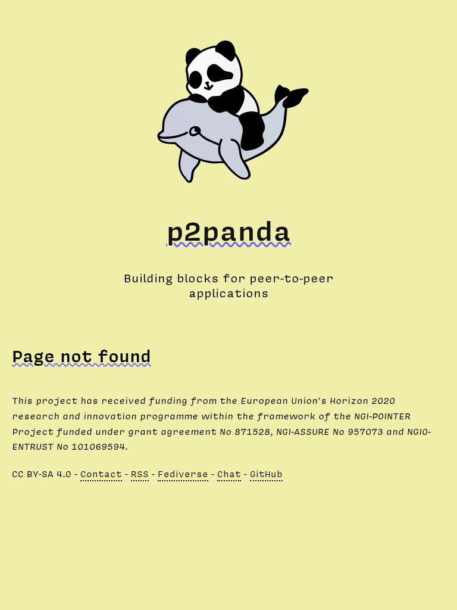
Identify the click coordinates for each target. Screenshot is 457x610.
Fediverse (183, 473)
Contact (101, 473)
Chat (229, 473)
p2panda (228, 230)
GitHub (266, 473)
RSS (140, 473)
